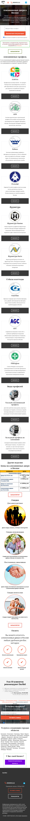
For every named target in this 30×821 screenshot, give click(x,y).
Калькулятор (15, 51)
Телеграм (19, 45)
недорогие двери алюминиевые (17, 16)
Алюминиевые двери (11, 700)
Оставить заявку (15, 790)
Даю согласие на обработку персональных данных (16, 37)
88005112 (16, 2)
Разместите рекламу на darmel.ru (15, 762)
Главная (2, 700)
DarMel (4, 773)
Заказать (15, 96)
